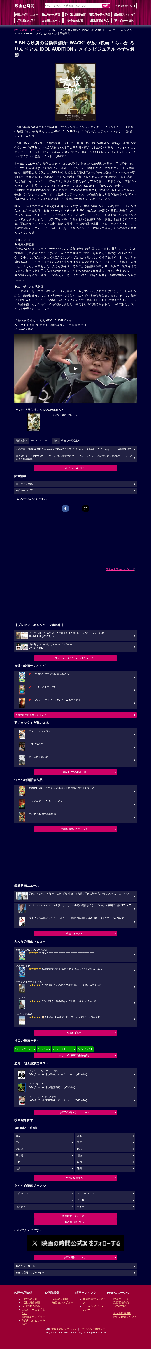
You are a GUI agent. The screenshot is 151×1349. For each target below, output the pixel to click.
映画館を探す (28, 20)
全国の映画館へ (74, 1177)
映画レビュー (74, 1032)
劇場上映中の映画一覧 (74, 772)
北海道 (19, 1149)
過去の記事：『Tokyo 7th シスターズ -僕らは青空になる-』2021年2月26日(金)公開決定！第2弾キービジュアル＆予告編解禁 (74, 458)
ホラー (80, 1206)
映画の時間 (20, 29)
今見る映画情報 (122, 1313)
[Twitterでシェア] (85, 508)
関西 (18, 1142)
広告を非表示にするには (120, 569)
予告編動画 (76, 20)
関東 (79, 1136)
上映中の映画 (52, 14)
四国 (79, 1162)
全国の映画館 (60, 1299)
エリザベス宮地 (24, 484)
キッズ (80, 1200)
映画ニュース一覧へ (74, 468)
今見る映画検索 (123, 5)
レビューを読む (126, 20)
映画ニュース (52, 20)
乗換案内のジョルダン (64, 1328)
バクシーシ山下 (24, 490)
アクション (22, 1193)
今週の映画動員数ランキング (30, 715)
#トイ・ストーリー (63, 1049)
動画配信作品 (101, 20)
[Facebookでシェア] (65, 508)
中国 (18, 1162)
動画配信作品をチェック (74, 829)
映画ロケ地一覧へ (74, 1222)
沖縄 (79, 1168)
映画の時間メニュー (26, 14)
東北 (79, 1149)
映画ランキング (126, 14)
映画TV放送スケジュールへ (74, 1112)
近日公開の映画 (101, 14)
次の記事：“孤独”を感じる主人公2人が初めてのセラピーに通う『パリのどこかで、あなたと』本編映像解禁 (73, 449)
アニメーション (85, 1193)
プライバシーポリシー (93, 1328)
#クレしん (43, 1049)
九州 (18, 1168)
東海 (79, 1142)
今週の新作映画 (77, 14)
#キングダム (84, 1049)
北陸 (79, 1155)
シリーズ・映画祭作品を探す (74, 1055)
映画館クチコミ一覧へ (74, 1215)
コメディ (20, 1206)
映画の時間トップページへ (30, 1272)
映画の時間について (74, 1257)
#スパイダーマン (24, 1049)
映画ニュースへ (74, 933)
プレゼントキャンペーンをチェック (74, 658)
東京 (18, 1136)
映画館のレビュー (62, 1302)
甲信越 (19, 1155)
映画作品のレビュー (33, 1316)
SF (17, 1200)
